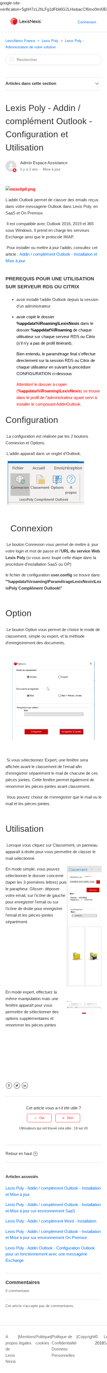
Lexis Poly (50, 41)
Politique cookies (42, 1339)
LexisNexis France (20, 41)
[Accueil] (25, 25)
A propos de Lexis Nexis (11, 1349)
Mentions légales (27, 1339)
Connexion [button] (87, 22)
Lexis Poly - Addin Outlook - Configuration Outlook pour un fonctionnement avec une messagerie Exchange (50, 1254)
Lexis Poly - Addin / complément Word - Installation (50, 1221)
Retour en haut (18, 1153)
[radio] (39, 1118)
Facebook (8, 1085)
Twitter (16, 1085)
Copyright (86, 1336)
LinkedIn (24, 1085)
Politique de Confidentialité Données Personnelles (64, 1346)
